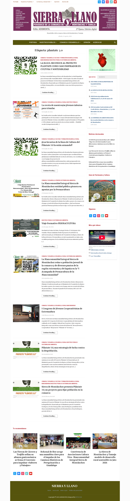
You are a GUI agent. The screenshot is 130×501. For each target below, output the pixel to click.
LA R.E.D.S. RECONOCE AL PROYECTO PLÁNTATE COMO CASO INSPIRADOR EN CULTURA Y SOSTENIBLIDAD (61, 66)
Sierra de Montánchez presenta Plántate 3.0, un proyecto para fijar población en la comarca (62, 390)
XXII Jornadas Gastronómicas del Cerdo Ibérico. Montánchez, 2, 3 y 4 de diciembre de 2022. (103, 109)
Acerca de (65, 2)
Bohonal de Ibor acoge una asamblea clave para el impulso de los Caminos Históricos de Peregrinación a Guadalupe (102, 164)
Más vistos (92, 77)
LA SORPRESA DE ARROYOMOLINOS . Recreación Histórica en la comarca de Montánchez (102, 120)
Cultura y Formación (60, 57)
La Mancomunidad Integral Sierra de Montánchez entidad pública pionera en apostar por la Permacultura (62, 186)
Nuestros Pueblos (26, 2)
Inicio (49, 490)
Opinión (56, 2)
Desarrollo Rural (72, 57)
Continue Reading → (48, 92)
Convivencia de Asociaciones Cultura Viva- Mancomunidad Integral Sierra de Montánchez (52, 457)
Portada (15, 2)
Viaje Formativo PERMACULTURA (59, 223)
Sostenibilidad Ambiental (68, 60)
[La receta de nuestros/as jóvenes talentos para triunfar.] (26, 110)
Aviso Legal (63, 490)
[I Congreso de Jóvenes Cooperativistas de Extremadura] (26, 313)
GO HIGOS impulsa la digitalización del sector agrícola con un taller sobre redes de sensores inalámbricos (105, 457)
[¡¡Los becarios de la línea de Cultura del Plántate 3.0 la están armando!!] (26, 146)
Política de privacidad (75, 490)
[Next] (113, 444)
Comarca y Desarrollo (43, 2)
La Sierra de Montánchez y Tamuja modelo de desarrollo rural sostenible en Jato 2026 (78, 457)
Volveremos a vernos (97, 250)
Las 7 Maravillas (95, 256)
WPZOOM (79, 497)
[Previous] (16, 444)
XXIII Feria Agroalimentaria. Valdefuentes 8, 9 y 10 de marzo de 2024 (102, 99)
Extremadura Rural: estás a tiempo (101, 253)
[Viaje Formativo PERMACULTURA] (26, 228)
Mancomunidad (45, 60)
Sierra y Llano (64, 486)
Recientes (102, 77)
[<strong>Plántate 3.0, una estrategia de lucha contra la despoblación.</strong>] (26, 350)
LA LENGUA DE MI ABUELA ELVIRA (102, 90)
